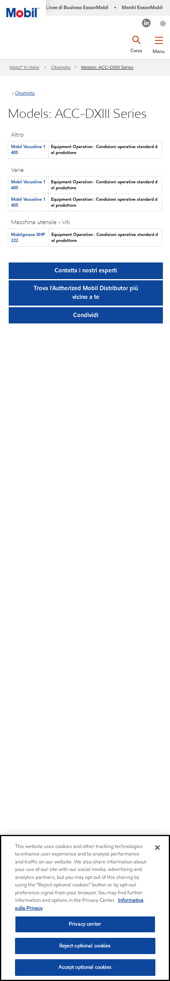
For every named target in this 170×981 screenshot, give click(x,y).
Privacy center (85, 924)
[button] (158, 43)
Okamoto (61, 67)
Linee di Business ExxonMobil (77, 7)
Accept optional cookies (85, 967)
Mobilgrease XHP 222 (28, 237)
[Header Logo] (23, 8)
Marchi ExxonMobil (142, 7)
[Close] (157, 847)
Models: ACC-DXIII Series (107, 67)
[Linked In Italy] (146, 24)
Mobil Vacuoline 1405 (28, 149)
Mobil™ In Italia (24, 67)
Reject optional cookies (85, 945)
